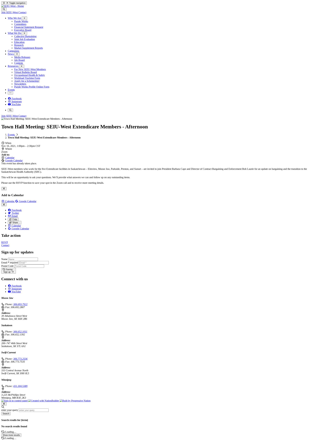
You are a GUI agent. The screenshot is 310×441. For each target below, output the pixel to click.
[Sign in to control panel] (14, 400)
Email (9, 262)
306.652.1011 (20, 331)
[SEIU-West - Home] (12, 6)
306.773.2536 (20, 358)
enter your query (9, 410)
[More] (24, 18)
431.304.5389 (20, 386)
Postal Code (7, 266)
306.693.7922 (20, 304)
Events (11, 134)
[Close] (4, 188)
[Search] (4, 9)
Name (4, 259)
